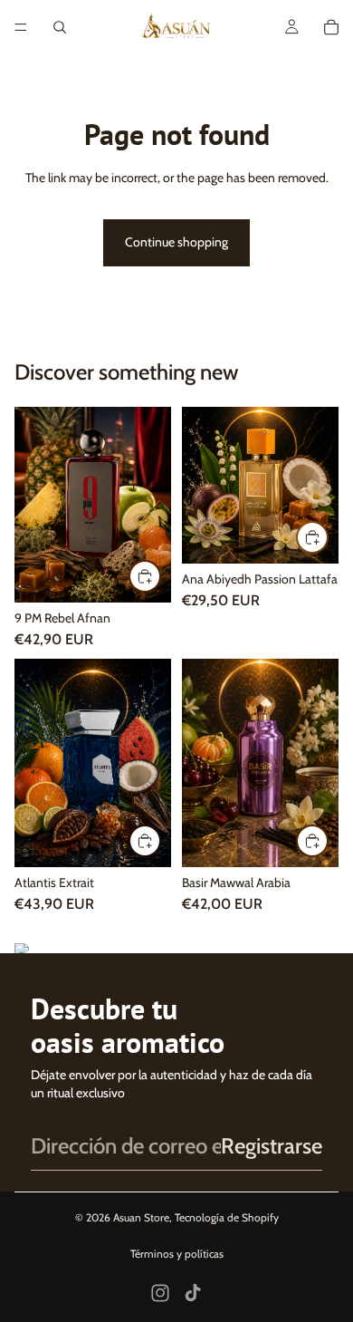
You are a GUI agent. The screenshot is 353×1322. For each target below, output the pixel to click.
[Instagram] (160, 1293)
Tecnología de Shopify (227, 1217)
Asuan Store (141, 1217)
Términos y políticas (177, 1253)
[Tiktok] (193, 1293)
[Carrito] (331, 27)
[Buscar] (60, 27)
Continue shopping (176, 242)
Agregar (160, 575)
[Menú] (21, 27)
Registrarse (271, 1146)
